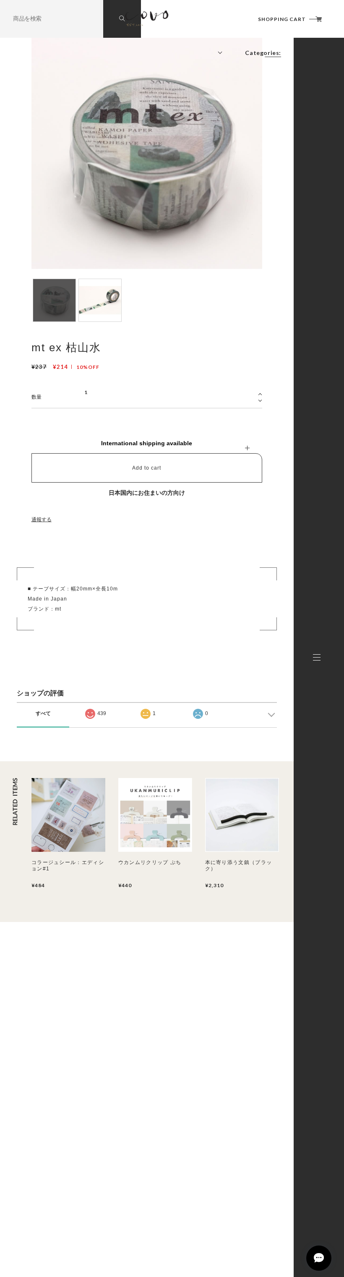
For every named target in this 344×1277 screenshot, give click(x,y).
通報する (41, 519)
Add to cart (146, 468)
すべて (43, 713)
